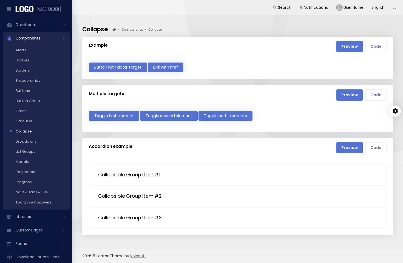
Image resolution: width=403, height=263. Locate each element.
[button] (282, 8)
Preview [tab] (349, 46)
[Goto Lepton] (40, 9)
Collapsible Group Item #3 (130, 217)
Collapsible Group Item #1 (129, 174)
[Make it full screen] (394, 8)
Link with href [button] (165, 67)
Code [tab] (376, 46)
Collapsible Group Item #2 (129, 196)
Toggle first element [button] (114, 115)
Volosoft (138, 256)
